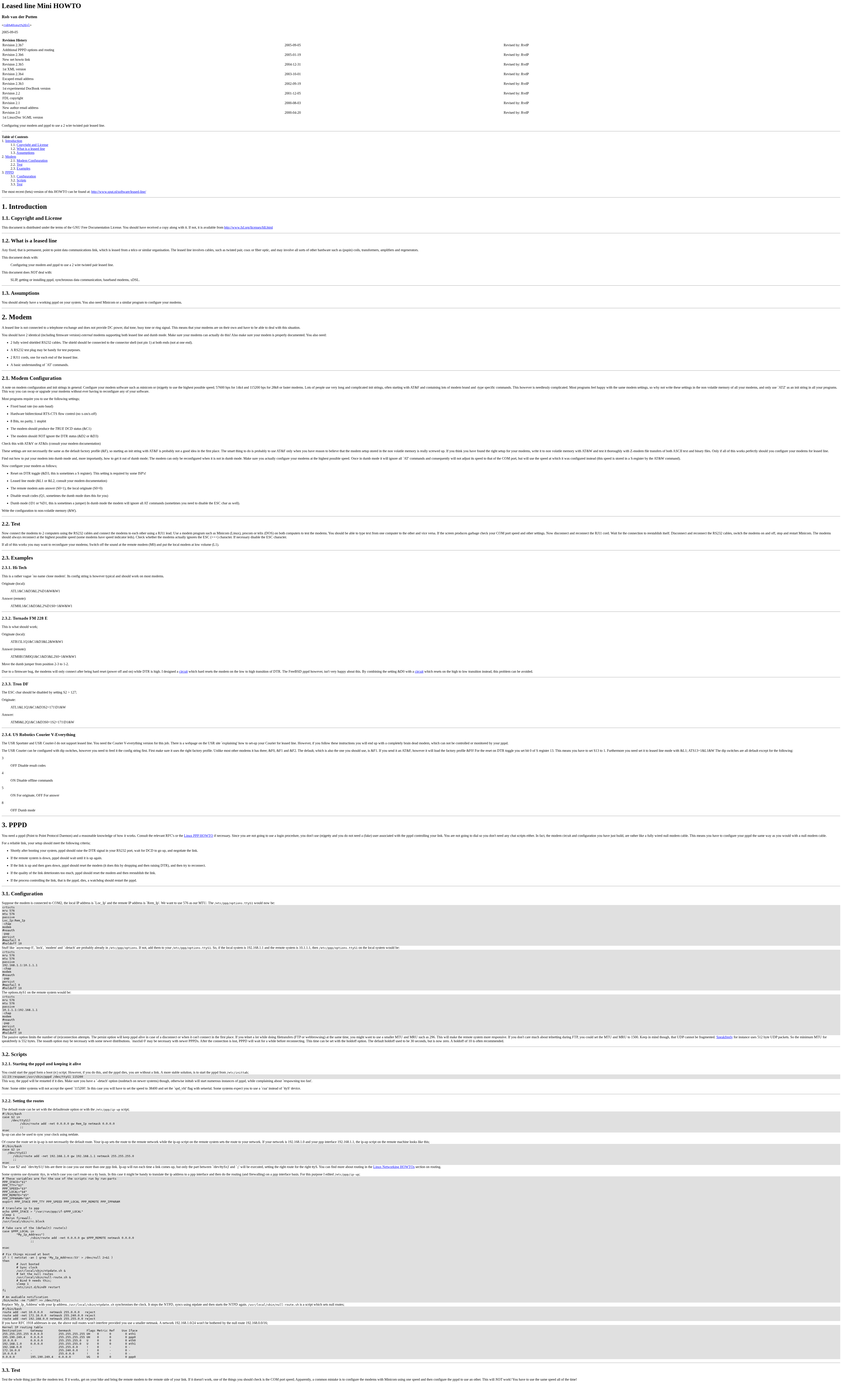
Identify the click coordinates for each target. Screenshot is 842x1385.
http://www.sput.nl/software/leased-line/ (118, 192)
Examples (23, 168)
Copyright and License (32, 145)
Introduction (13, 141)
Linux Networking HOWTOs (394, 1167)
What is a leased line (31, 149)
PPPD (9, 172)
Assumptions (25, 153)
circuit (183, 671)
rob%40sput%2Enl (17, 25)
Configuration (26, 176)
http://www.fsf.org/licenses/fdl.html (248, 227)
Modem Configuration (32, 160)
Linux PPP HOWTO (198, 835)
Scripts (21, 180)
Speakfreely (724, 1037)
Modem (10, 156)
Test (19, 164)
